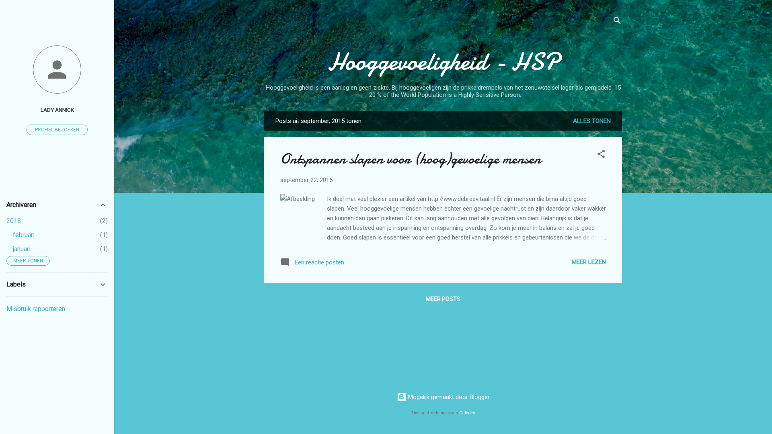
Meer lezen (589, 262)
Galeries (467, 413)
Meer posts (443, 299)
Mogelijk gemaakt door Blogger (448, 397)
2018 (13, 221)
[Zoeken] (617, 22)
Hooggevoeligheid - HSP (443, 61)
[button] (601, 155)
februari (24, 235)
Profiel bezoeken (57, 130)
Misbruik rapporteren (35, 309)
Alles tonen (592, 121)
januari (22, 249)
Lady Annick (57, 109)
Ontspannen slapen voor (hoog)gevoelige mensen (410, 159)
